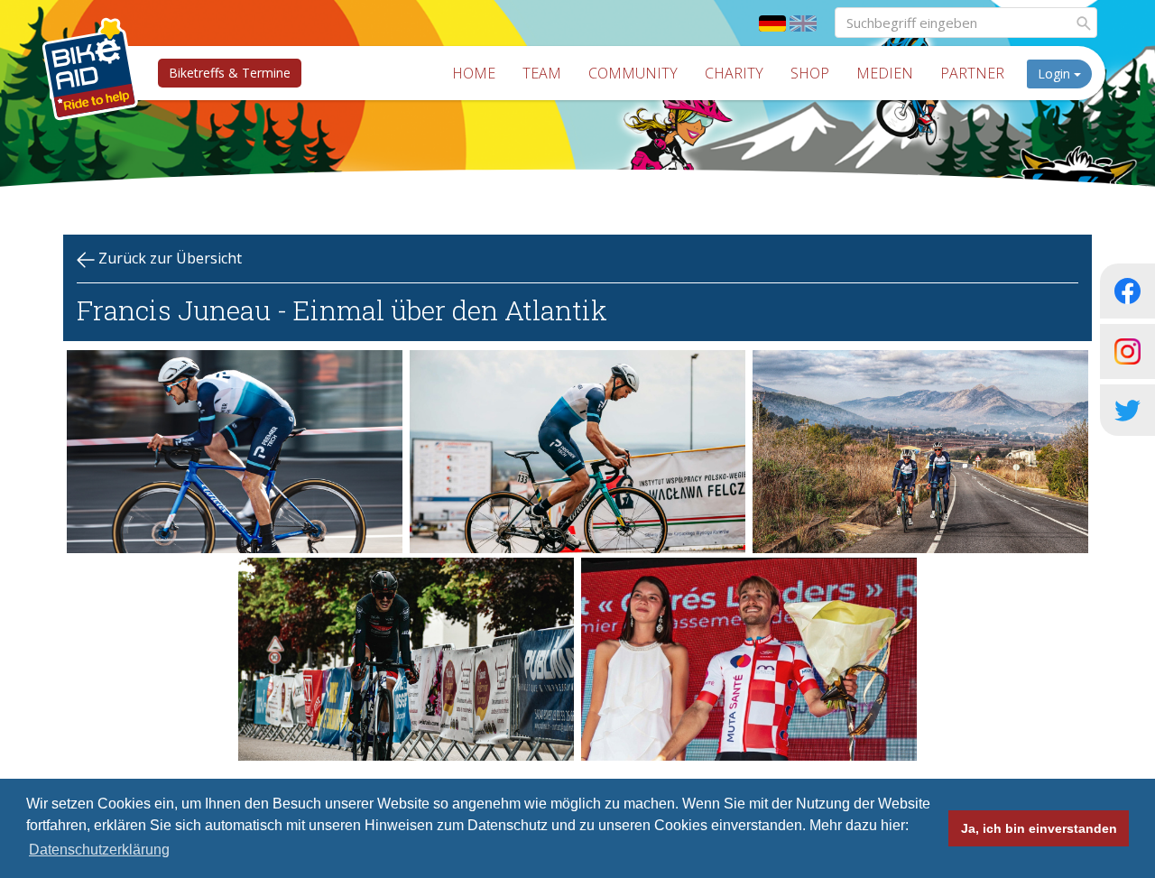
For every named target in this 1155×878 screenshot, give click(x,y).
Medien (884, 73)
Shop (809, 73)
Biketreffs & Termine (230, 72)
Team (541, 73)
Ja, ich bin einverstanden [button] (1039, 828)
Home (473, 73)
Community (633, 73)
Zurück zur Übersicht (168, 258)
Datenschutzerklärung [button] (99, 849)
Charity (734, 73)
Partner (972, 73)
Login (1056, 73)
